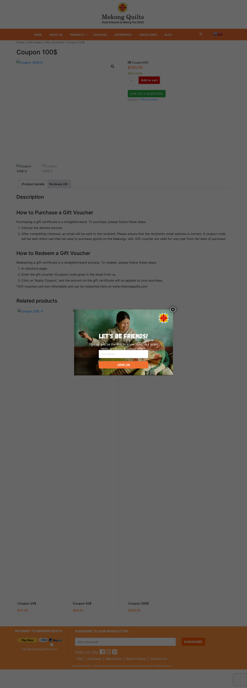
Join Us (123, 365)
